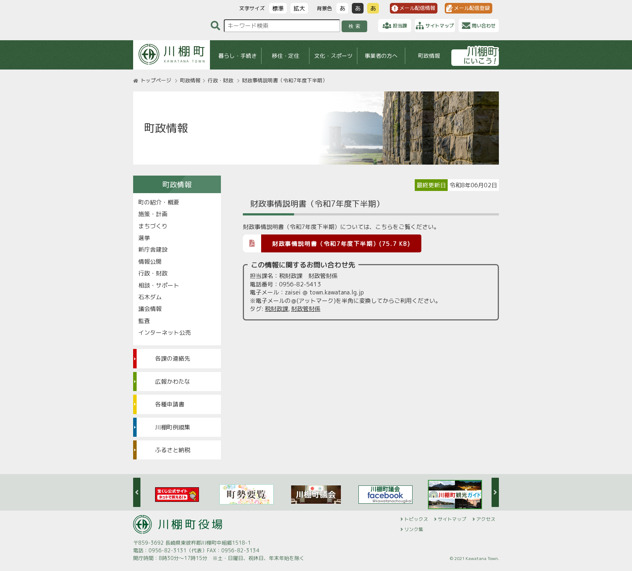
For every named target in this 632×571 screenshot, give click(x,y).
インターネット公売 (164, 332)
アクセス (485, 519)
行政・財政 (220, 80)
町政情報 (429, 56)
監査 (144, 321)
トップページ (155, 80)
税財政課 (276, 309)
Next (495, 492)
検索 (356, 26)
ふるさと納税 (172, 450)
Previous (136, 492)
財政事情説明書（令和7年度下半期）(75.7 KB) (341, 244)
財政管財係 (305, 309)
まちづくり (153, 226)
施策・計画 (153, 214)
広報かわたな (172, 381)
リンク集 (413, 529)
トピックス (416, 519)
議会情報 (150, 309)
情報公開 (150, 262)
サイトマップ (452, 519)
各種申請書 (169, 404)
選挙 (144, 238)
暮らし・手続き (237, 56)
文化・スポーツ (333, 56)
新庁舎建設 (153, 249)
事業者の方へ (381, 56)
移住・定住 (285, 56)
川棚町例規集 (172, 427)
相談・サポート (158, 285)
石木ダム (150, 297)
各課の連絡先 (172, 358)
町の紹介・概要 (158, 202)
